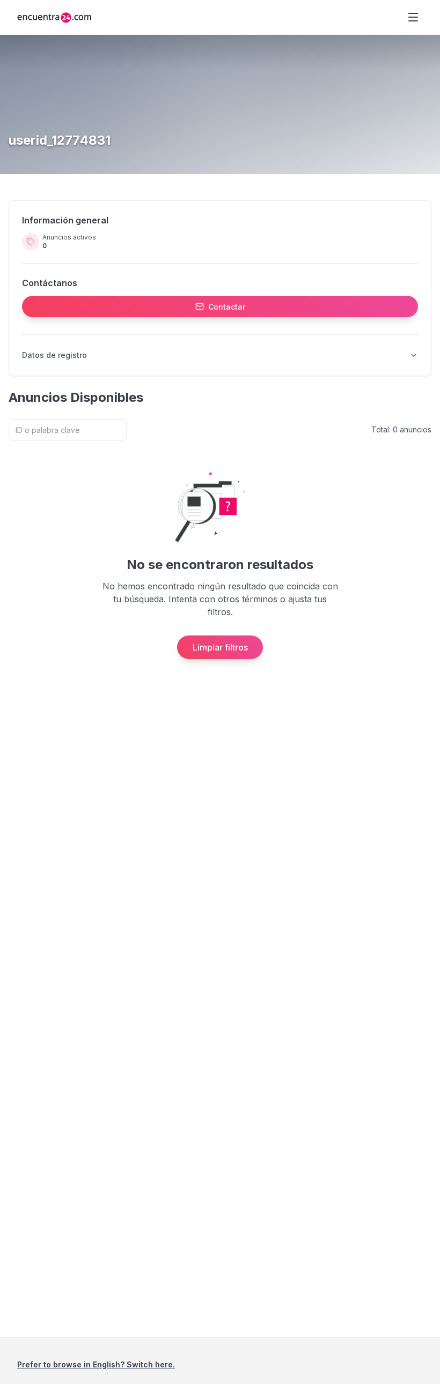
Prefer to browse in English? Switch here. (96, 1364)
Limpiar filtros (220, 647)
